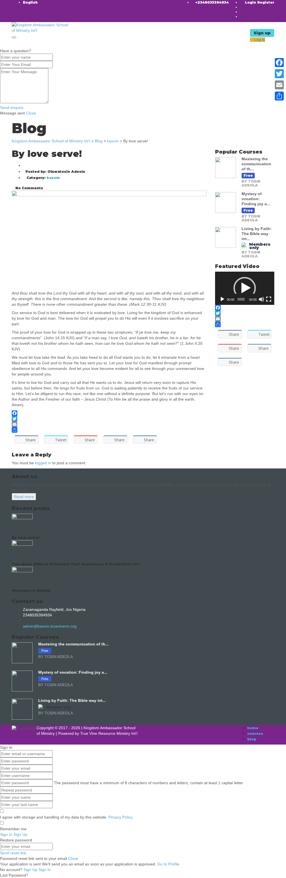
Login (251, 2)
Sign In (45, 869)
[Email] (109, 424)
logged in (43, 463)
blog (251, 739)
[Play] (222, 299)
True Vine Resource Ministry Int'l (108, 733)
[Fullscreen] (268, 299)
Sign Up (31, 869)
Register (265, 2)
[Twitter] (109, 419)
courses (255, 733)
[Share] (109, 430)
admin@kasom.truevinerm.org (50, 626)
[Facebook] (109, 413)
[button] (244, 288)
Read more (24, 496)
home (252, 728)
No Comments (28, 188)
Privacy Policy (120, 817)
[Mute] (261, 299)
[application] (245, 288)
